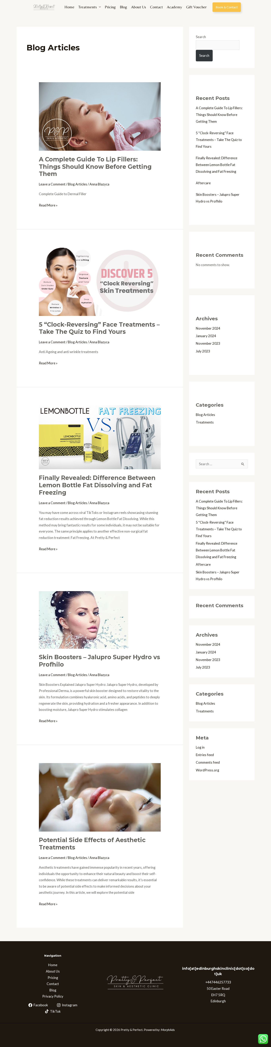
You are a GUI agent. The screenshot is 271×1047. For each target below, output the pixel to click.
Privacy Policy (52, 996)
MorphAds (168, 1030)
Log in (200, 747)
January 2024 (206, 336)
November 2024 (208, 328)
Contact (156, 7)
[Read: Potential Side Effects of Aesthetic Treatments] (99, 797)
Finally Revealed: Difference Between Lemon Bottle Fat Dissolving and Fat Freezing (97, 485)
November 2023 (208, 343)
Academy (174, 7)
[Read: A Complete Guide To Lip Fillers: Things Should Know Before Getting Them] (99, 116)
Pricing (110, 7)
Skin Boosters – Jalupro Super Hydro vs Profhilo (99, 660)
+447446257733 (218, 982)
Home (69, 7)
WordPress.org (207, 770)
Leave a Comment (52, 184)
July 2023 (203, 351)
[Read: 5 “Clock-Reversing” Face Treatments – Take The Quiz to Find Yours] (99, 281)
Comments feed (208, 762)
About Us (138, 7)
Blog (123, 7)
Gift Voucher (196, 7)
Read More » (48, 204)
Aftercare (203, 183)
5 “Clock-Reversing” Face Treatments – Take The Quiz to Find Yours (99, 328)
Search (201, 37)
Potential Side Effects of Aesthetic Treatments (92, 843)
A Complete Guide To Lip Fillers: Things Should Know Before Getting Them (95, 167)
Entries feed (205, 755)
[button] (226, 7)
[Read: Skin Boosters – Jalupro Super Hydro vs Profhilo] (83, 619)
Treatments (87, 7)
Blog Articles (77, 184)
